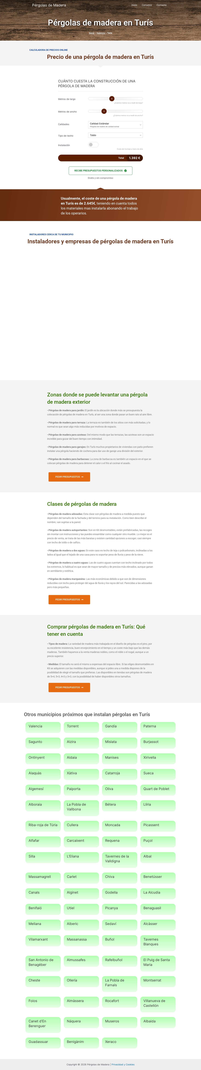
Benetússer (152, 877)
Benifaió (35, 908)
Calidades (63, 124)
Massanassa (77, 939)
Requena (112, 840)
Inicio (134, 5)
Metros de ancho (67, 111)
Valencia (101, 33)
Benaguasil (152, 908)
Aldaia (72, 757)
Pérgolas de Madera (49, 5)
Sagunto (35, 742)
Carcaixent (75, 840)
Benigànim (75, 1042)
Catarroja (112, 773)
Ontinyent (37, 757)
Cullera (72, 825)
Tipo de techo (65, 135)
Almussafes (76, 960)
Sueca (148, 773)
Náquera (74, 1021)
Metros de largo (66, 99)
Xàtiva (72, 773)
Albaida (149, 1021)
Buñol (109, 939)
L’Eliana (73, 856)
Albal (147, 856)
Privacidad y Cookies (123, 1064)
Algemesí (36, 789)
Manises (112, 757)
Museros (112, 1021)
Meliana (35, 924)
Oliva (109, 789)
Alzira (71, 742)
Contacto (162, 5)
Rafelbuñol (113, 960)
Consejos (147, 5)
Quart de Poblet (156, 789)
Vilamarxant (38, 939)
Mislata (111, 742)
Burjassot (150, 742)
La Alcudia (151, 892)
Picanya (111, 908)
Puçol (147, 840)
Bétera (110, 804)
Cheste (34, 980)
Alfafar (34, 840)
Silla (32, 856)
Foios (33, 1001)
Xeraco (110, 1042)
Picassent (151, 825)
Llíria (147, 804)
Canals (34, 892)
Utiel (70, 908)
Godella (111, 892)
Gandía (111, 726)
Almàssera (75, 1001)
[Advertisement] (100, 270)
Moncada (112, 825)
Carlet (72, 877)
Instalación (64, 145)
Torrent (73, 726)
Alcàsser (150, 924)
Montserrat (152, 980)
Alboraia (35, 804)
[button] (100, 171)
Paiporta (73, 789)
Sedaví (110, 924)
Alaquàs (35, 773)
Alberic (72, 924)
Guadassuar (38, 1042)
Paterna (149, 726)
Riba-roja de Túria (43, 825)
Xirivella (149, 757)
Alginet (72, 892)
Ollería (72, 980)
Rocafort (112, 1001)
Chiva (109, 877)
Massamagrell (40, 877)
